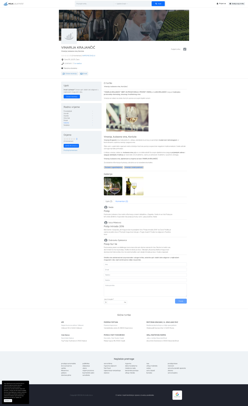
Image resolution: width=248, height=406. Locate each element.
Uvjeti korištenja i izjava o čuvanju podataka (138, 395)
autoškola (86, 375)
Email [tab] (85, 74)
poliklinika (86, 363)
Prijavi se (222, 3)
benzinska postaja (131, 370)
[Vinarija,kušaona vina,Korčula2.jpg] (134, 186)
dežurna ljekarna (131, 366)
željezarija (86, 366)
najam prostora (88, 370)
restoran (171, 366)
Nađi (159, 4)
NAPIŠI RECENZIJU (88, 56)
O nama (118, 395)
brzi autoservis (66, 366)
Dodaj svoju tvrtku (238, 4)
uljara (85, 368)
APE (62, 322)
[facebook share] (185, 49)
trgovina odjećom (110, 366)
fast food (107, 368)
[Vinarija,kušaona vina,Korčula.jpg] (113, 186)
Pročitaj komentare (70, 150)
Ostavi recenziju (71, 74)
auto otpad (150, 370)
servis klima (108, 363)
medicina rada (130, 368)
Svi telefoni (78, 63)
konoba (149, 373)
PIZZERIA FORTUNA (111, 322)
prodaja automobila (68, 363)
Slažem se (8, 400)
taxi (147, 363)
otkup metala (130, 373)
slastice (106, 373)
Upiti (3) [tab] (108, 201)
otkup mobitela (151, 366)
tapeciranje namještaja (112, 370)
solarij (148, 368)
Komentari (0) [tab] (122, 201)
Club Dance (65, 335)
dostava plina (66, 375)
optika (63, 368)
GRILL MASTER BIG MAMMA (156, 335)
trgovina (128, 363)
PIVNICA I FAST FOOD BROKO (114, 335)
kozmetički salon (88, 373)
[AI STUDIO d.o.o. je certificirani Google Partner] (177, 395)
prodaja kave (172, 363)
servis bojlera (172, 373)
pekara (63, 373)
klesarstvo (65, 370)
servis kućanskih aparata (177, 368)
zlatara (170, 370)
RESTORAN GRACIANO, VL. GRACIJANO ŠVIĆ (162, 322)
